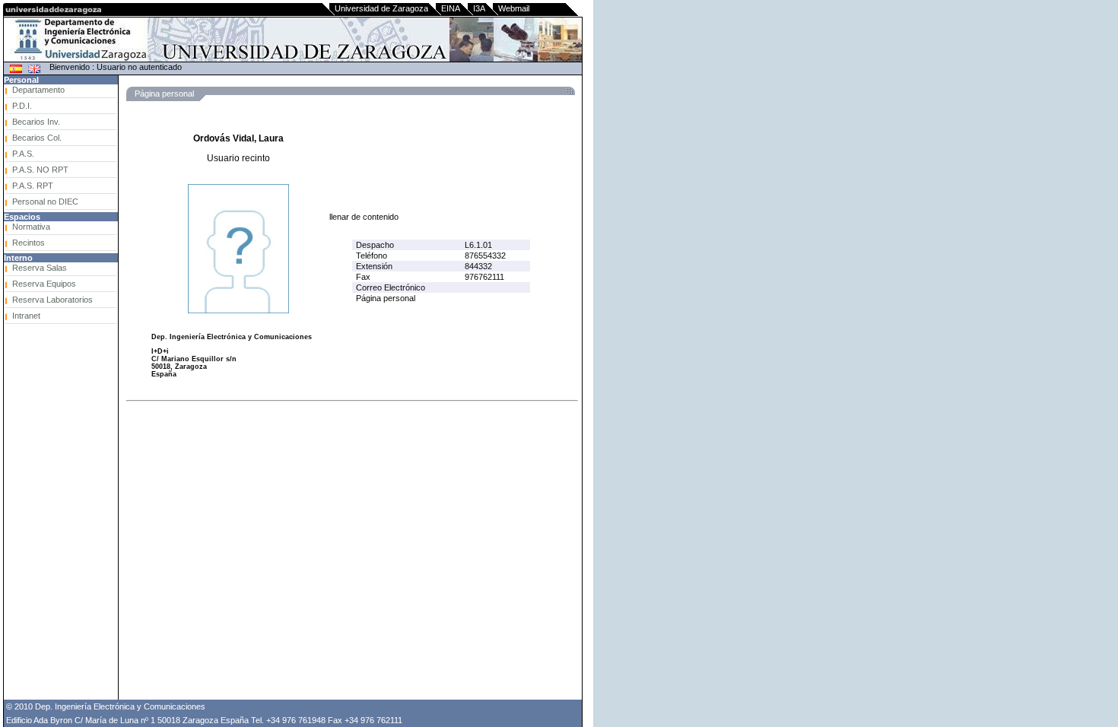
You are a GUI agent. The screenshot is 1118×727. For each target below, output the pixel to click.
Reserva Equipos (44, 283)
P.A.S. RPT (32, 185)
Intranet (26, 315)
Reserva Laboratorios (52, 299)
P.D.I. (22, 105)
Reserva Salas (39, 267)
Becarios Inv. (36, 121)
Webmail (513, 8)
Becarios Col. (37, 137)
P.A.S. (23, 153)
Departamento (38, 89)
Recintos (28, 242)
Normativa (31, 226)
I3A (479, 8)
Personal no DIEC (45, 201)
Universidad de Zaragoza (381, 8)
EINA (450, 8)
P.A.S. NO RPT (40, 169)
